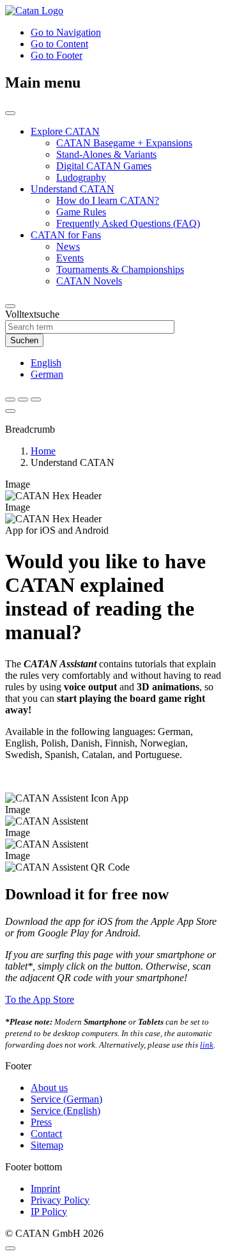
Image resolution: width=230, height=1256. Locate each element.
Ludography (81, 177)
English (46, 362)
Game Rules (81, 211)
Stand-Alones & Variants (106, 154)
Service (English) (65, 1110)
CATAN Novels (89, 280)
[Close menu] (10, 411)
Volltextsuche (32, 314)
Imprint (45, 1188)
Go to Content (59, 43)
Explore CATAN (65, 131)
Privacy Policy (60, 1200)
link (206, 1045)
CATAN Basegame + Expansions (124, 142)
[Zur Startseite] (34, 10)
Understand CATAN (72, 188)
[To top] (10, 1248)
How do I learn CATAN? (107, 200)
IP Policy (49, 1211)
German (47, 374)
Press (41, 1122)
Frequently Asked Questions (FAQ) (128, 223)
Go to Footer (56, 55)
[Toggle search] (10, 399)
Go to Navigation (66, 32)
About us (49, 1087)
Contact (46, 1133)
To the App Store (39, 999)
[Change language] (23, 399)
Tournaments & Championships (120, 269)
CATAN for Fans (66, 234)
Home (43, 451)
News (68, 246)
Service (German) (66, 1099)
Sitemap (47, 1145)
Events (70, 257)
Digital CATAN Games (103, 165)
